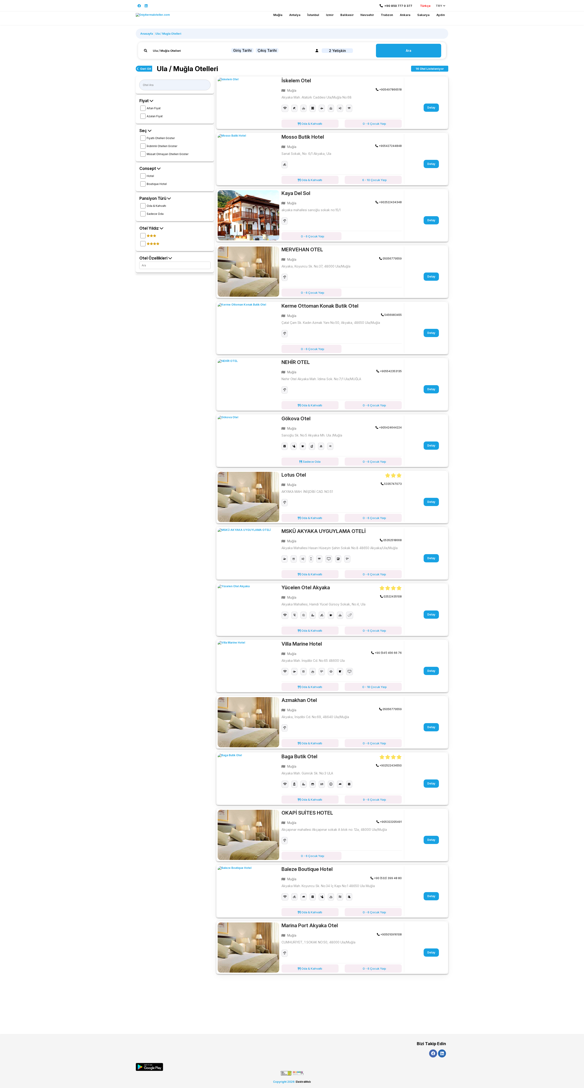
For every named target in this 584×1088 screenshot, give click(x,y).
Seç (143, 130)
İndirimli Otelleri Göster (162, 146)
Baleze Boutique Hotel (307, 869)
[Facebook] (139, 6)
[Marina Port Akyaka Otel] (248, 947)
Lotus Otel (294, 475)
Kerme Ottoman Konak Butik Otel (320, 306)
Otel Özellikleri (153, 258)
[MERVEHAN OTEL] (248, 272)
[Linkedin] (146, 6)
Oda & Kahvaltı (156, 206)
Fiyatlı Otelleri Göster (161, 138)
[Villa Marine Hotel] (248, 666)
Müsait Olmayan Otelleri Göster (167, 154)
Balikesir (347, 15)
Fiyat (144, 100)
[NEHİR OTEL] (248, 384)
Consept (148, 168)
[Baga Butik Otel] (248, 778)
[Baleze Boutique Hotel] (248, 891)
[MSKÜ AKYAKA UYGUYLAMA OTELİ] (248, 553)
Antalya (294, 15)
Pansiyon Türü (153, 198)
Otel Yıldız (149, 228)
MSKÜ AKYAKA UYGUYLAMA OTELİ (324, 531)
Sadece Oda (155, 214)
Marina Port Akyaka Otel (310, 925)
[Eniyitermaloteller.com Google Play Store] (149, 1067)
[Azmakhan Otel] (248, 722)
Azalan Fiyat (155, 116)
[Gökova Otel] (248, 440)
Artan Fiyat (154, 108)
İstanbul (313, 15)
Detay (431, 107)
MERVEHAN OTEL (302, 249)
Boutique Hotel (157, 184)
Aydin (440, 15)
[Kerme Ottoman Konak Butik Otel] (248, 328)
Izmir (330, 15)
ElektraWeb (303, 1081)
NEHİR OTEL (296, 362)
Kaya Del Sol (296, 193)
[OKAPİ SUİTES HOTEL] (248, 835)
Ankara (405, 15)
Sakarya (423, 15)
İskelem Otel (296, 80)
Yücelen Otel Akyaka (306, 587)
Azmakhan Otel (299, 700)
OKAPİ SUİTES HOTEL (307, 813)
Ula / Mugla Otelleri (168, 33)
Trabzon (387, 15)
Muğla (277, 15)
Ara (408, 50)
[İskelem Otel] (248, 103)
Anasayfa (146, 33)
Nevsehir (367, 15)
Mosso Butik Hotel (303, 137)
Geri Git (145, 68)
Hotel (150, 176)
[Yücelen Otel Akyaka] (248, 609)
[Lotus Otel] (248, 497)
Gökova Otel (296, 418)
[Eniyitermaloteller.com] (153, 15)
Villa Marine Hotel (302, 644)
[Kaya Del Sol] (248, 215)
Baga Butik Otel (299, 756)
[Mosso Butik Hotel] (248, 159)
